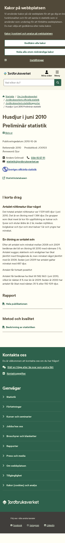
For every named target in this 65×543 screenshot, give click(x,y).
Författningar (13, 406)
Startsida (10, 96)
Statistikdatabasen (16, 178)
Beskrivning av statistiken (27, 327)
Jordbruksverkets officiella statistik (22, 99)
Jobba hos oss (14, 426)
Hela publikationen (24, 303)
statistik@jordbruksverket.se (23, 161)
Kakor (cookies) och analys (21, 485)
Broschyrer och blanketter (21, 436)
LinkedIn (50, 525)
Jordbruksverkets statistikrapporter (23, 103)
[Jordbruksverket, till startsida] (17, 73)
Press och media (15, 455)
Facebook (17, 525)
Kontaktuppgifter (16, 373)
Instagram (34, 525)
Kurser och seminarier (19, 416)
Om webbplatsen (16, 465)
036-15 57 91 (38, 157)
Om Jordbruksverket (27, 96)
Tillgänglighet (14, 475)
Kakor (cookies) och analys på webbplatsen (28, 33)
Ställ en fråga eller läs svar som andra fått (30, 367)
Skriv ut (8, 132)
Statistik (11, 396)
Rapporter (12, 446)
